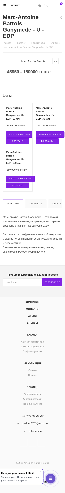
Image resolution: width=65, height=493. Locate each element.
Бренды (32, 323)
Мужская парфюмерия (32, 346)
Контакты (32, 309)
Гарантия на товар (32, 404)
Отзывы (32, 370)
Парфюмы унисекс (32, 351)
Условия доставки (32, 399)
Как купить (35, 204)
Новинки (32, 375)
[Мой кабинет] (52, 5)
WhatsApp (41, 442)
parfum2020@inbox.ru (35, 423)
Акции (32, 316)
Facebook (23, 442)
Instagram (32, 442)
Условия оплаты (32, 394)
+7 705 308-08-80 (33, 416)
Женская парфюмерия (32, 341)
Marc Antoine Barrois (33, 61)
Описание (13, 204)
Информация (33, 363)
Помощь (32, 387)
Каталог (32, 335)
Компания (32, 302)
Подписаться (52, 282)
